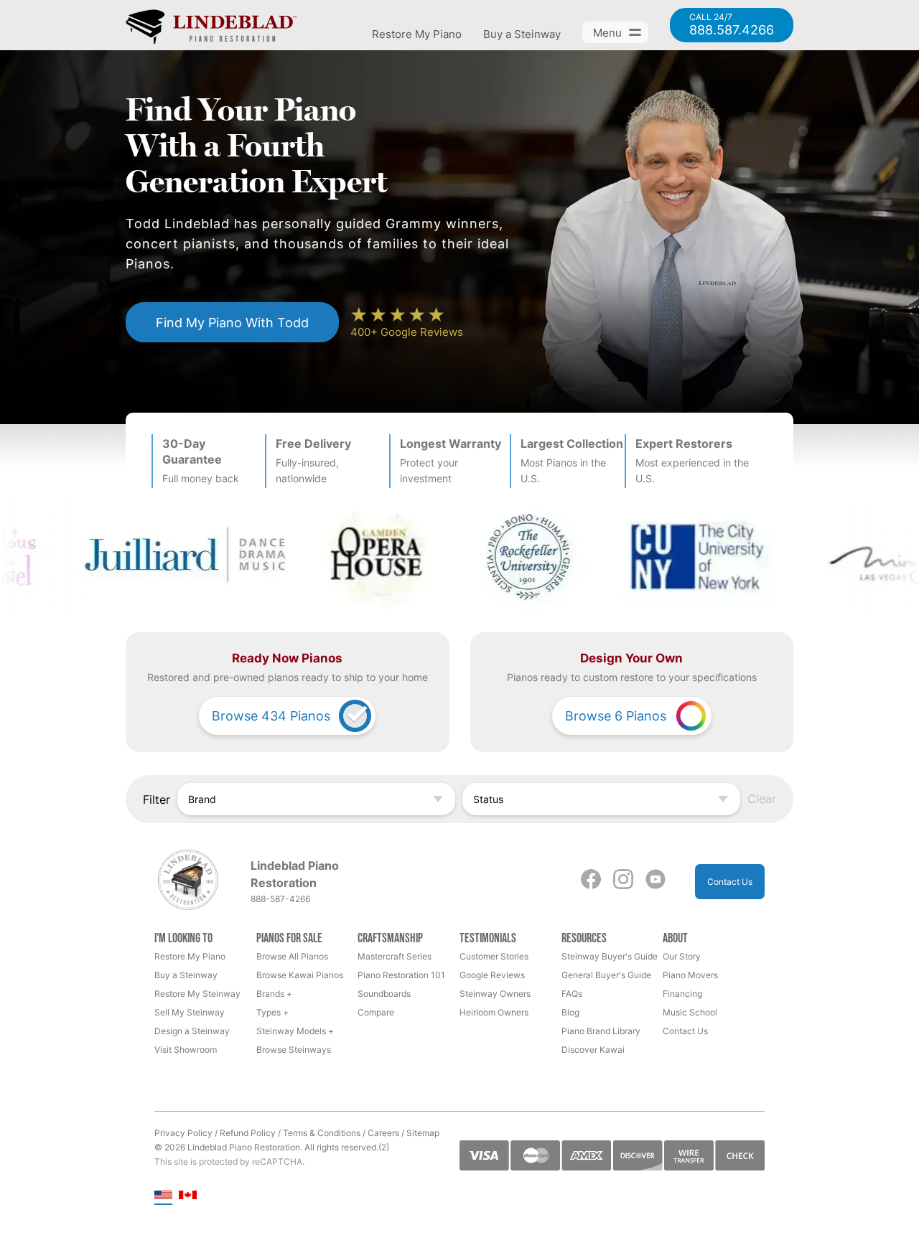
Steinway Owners (495, 993)
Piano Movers (690, 975)
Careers (383, 1133)
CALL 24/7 (731, 25)
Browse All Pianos (292, 956)
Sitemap (422, 1133)
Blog (570, 1012)
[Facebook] (591, 881)
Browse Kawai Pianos (299, 975)
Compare (376, 1012)
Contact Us (729, 882)
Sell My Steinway (189, 1012)
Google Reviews (492, 975)
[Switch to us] (163, 1196)
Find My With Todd (232, 322)
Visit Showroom (185, 1049)
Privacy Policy (183, 1133)
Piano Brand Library (600, 1031)
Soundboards (384, 993)
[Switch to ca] (188, 1196)
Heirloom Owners (494, 1012)
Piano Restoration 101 (401, 975)
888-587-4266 (280, 899)
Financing (682, 993)
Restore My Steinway (197, 993)
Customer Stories (494, 956)
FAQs (571, 993)
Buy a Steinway (522, 34)
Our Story (682, 956)
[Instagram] (623, 881)
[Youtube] (655, 881)
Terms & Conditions (321, 1133)
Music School (690, 1012)
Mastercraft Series (394, 956)
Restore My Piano (417, 34)
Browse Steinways (293, 1049)
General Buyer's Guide (606, 975)
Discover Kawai (593, 1049)
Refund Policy (248, 1133)
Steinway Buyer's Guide (609, 956)
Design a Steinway (192, 1031)
